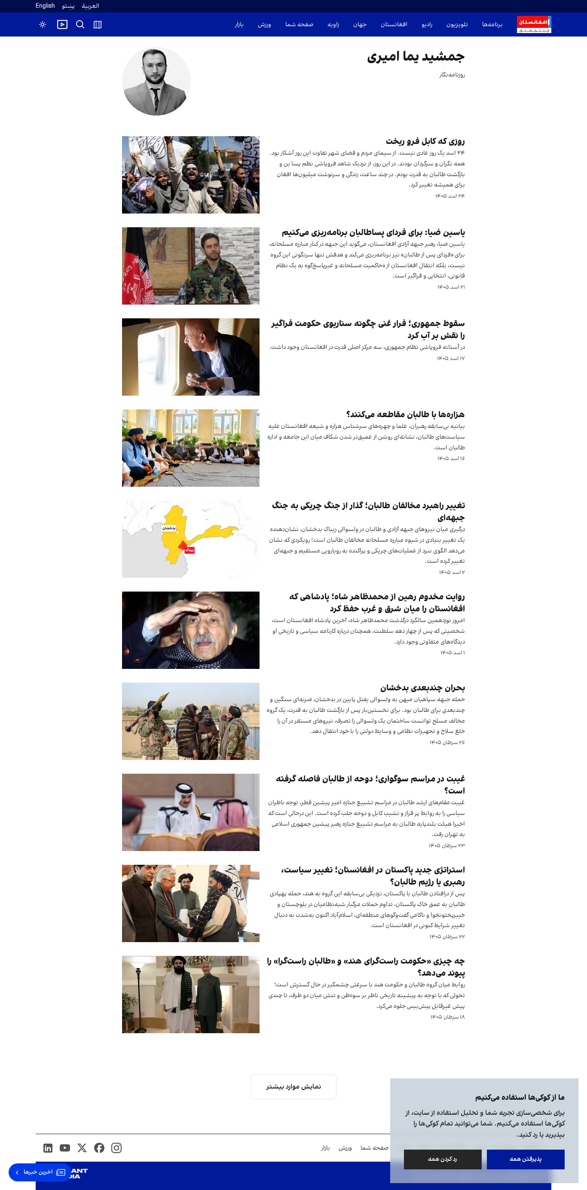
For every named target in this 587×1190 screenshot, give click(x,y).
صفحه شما (299, 24)
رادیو (427, 24)
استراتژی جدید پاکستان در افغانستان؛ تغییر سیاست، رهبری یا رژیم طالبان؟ (373, 877)
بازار (239, 24)
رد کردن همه (443, 1159)
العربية (90, 6)
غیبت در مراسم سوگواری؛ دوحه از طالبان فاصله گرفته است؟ (370, 786)
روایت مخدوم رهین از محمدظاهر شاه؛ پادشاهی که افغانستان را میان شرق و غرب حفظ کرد (377, 604)
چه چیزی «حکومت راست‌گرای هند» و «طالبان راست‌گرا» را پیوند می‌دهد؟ (366, 968)
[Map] (97, 24)
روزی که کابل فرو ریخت (425, 142)
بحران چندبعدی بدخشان (422, 689)
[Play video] (62, 24)
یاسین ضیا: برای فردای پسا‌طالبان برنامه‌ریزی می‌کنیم (373, 233)
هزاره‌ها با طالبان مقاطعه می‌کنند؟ (405, 415)
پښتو (68, 6)
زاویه (333, 24)
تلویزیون (457, 24)
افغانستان (394, 24)
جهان (360, 24)
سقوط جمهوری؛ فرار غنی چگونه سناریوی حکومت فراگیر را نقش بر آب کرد (368, 330)
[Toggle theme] (42, 24)
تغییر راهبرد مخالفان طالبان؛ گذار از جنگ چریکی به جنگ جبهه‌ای (368, 512)
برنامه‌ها (492, 24)
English (45, 6)
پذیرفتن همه (526, 1159)
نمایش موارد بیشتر (293, 1087)
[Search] (80, 24)
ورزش (264, 24)
